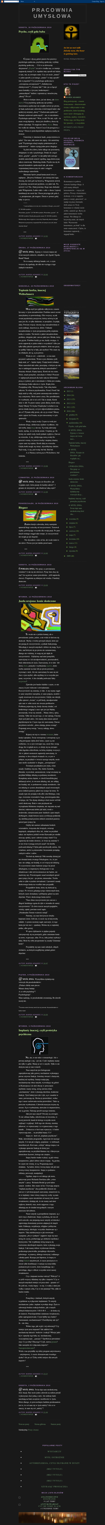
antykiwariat (50, 1504)
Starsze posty (56, 1424)
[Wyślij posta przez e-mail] (35, 238)
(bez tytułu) (55, 1469)
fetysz (50, 124)
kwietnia (72, 539)
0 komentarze (26, 238)
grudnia (72, 414)
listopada (72, 418)
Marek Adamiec (73, 97)
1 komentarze (26, 277)
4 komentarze (26, 494)
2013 (69, 399)
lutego (71, 547)
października (74, 422)
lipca (71, 527)
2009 (69, 556)
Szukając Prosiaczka (54, 1486)
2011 (69, 407)
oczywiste (22, 681)
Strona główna (40, 1424)
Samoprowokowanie (26, 1348)
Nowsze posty (24, 1424)
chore (25, 665)
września (72, 519)
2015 (69, 391)
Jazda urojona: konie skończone (37, 601)
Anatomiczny (49, 1496)
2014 (69, 395)
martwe (49, 665)
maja (71, 535)
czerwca (72, 531)
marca (71, 543)
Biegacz (23, 507)
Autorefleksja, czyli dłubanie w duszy (54, 1463)
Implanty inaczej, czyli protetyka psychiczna (38, 1032)
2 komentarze (26, 468)
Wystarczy (54, 1451)
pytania (54, 1341)
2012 (69, 403)
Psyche (31, 68)
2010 (69, 411)
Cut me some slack (49, 1506)
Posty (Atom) (33, 1429)
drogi (33, 427)
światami (49, 734)
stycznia (72, 551)
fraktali (27, 1260)
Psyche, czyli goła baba (32, 31)
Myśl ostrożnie (54, 1457)
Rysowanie (49, 1499)
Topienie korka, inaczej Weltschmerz (32, 292)
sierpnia (72, 523)
